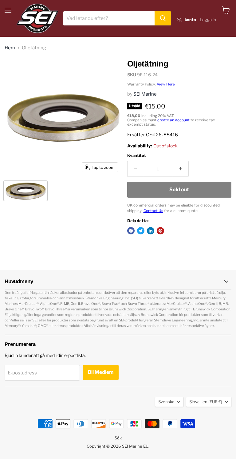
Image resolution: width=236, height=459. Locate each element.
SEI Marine (145, 94)
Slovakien (205, 401)
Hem (10, 48)
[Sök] (163, 18)
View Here (166, 84)
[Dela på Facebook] (131, 230)
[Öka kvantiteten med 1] (181, 169)
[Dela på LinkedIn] (150, 230)
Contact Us (153, 210)
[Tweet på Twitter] (140, 230)
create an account (173, 120)
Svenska (166, 401)
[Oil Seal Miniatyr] (25, 191)
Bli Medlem (101, 372)
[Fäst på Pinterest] (160, 230)
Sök (118, 437)
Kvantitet (136, 155)
